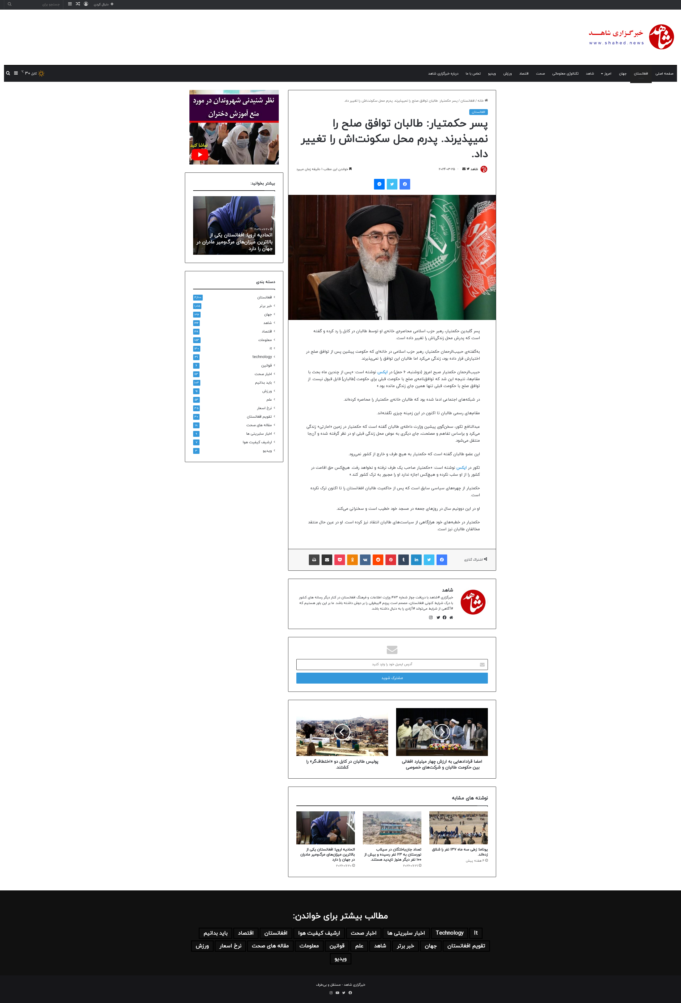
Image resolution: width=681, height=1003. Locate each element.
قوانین (266, 365)
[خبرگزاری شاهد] (630, 37)
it (271, 348)
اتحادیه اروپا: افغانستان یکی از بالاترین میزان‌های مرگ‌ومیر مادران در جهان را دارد (327, 854)
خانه (481, 100)
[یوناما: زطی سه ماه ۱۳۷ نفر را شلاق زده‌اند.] (458, 827)
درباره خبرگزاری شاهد (443, 73)
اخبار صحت (263, 374)
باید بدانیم (263, 382)
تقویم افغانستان (259, 416)
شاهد (590, 73)
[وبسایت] (450, 617)
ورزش (507, 73)
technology (262, 357)
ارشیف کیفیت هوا (257, 442)
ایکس (382, 372)
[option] (234, 225)
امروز (607, 73)
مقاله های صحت (259, 425)
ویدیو (492, 73)
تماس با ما (473, 73)
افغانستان (641, 73)
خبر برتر (265, 306)
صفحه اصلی (664, 73)
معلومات (265, 340)
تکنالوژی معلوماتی (565, 73)
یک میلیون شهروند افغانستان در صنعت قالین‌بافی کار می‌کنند (238, 245)
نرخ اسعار (264, 408)
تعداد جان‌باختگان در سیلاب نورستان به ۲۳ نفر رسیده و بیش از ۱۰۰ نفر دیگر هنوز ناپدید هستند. (392, 854)
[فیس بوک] (443, 617)
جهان (622, 73)
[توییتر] (437, 617)
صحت (540, 73)
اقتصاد (524, 73)
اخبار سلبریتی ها (259, 433)
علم (269, 399)
